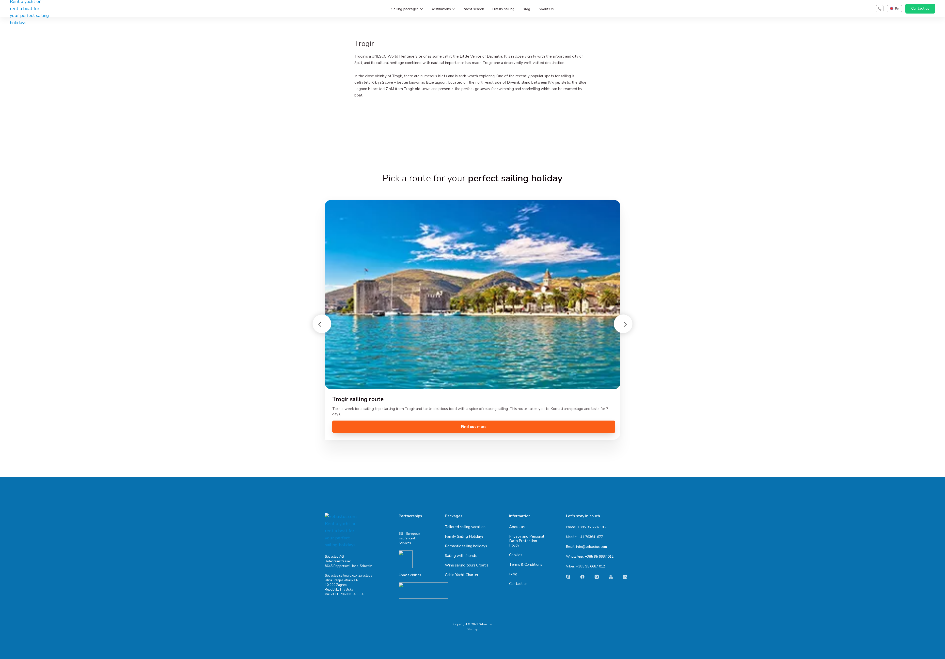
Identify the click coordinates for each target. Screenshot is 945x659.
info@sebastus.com (591, 546)
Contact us (920, 8)
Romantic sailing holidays (466, 546)
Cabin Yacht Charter (461, 575)
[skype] (568, 577)
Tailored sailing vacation (465, 527)
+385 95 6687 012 (592, 527)
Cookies (515, 555)
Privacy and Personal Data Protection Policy (526, 541)
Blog (513, 574)
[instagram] (597, 577)
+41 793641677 (590, 536)
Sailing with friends (461, 555)
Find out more (474, 426)
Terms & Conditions (525, 564)
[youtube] (611, 577)
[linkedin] (625, 577)
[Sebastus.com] (343, 531)
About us (517, 527)
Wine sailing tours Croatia (466, 565)
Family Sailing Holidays (464, 536)
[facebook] (582, 577)
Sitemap (472, 629)
